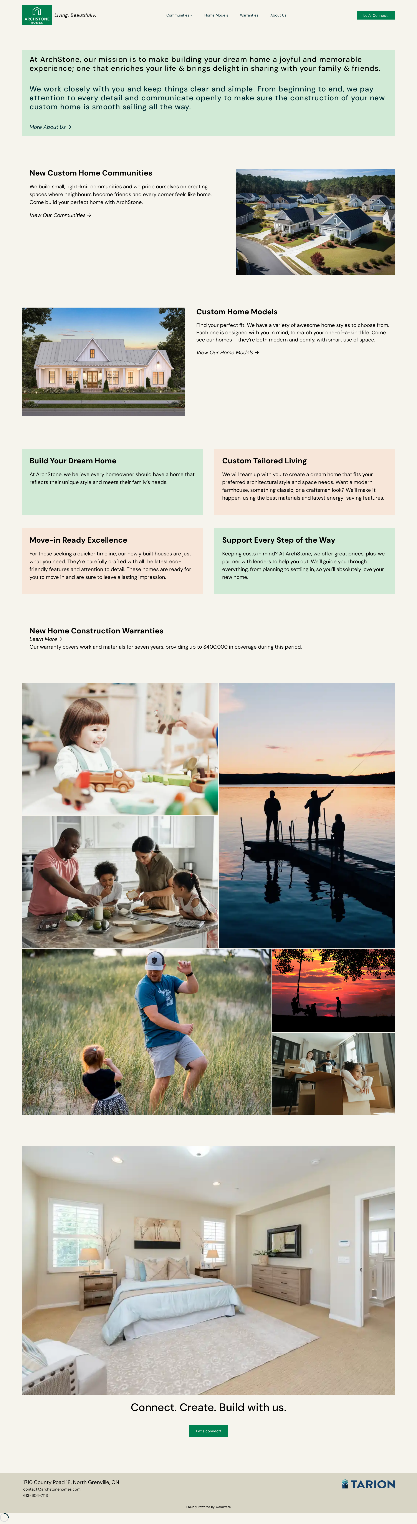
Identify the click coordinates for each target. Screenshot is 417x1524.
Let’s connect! (208, 1431)
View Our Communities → (60, 215)
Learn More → (46, 639)
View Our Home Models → (227, 352)
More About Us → (50, 127)
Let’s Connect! (376, 15)
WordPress (223, 1507)
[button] (120, 749)
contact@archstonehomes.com (52, 1489)
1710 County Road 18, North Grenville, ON (71, 1482)
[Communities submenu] (191, 15)
